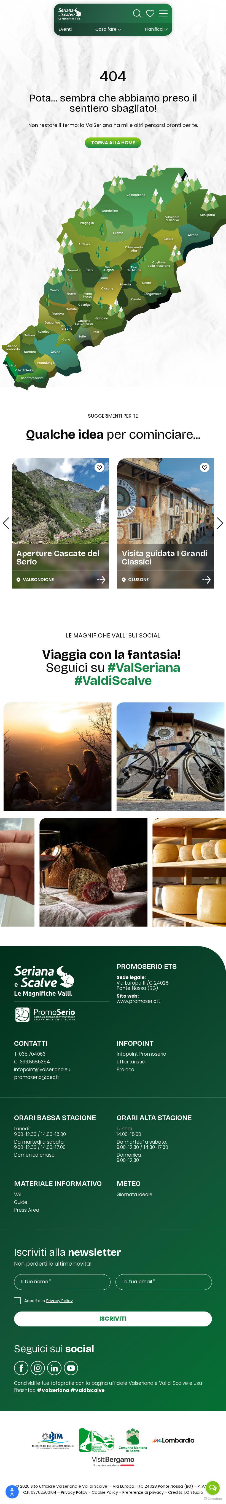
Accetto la (48, 1300)
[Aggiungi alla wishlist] (149, 467)
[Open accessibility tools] (12, 1491)
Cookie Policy (105, 1492)
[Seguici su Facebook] (21, 1368)
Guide (20, 1202)
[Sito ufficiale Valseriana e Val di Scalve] (70, 13)
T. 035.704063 (29, 1054)
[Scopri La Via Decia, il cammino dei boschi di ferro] (206, 580)
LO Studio (193, 1492)
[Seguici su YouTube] (71, 1368)
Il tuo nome (34, 1282)
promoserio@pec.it (36, 1077)
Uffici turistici (131, 1062)
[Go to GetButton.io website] (213, 1498)
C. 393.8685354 (32, 1062)
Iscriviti (113, 1318)
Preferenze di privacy (143, 1492)
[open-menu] (163, 13)
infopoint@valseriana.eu (42, 1069)
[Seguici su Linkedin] (54, 1368)
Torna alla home (113, 142)
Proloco (125, 1069)
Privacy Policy (59, 1300)
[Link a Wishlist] (150, 13)
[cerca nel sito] (137, 13)
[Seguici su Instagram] (38, 1368)
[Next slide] (220, 523)
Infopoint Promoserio (141, 1054)
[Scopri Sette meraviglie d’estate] (101, 580)
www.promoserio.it (138, 1001)
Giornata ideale (134, 1194)
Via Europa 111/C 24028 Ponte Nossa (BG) (143, 985)
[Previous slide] (6, 523)
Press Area (26, 1210)
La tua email (137, 1282)
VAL (18, 1194)
